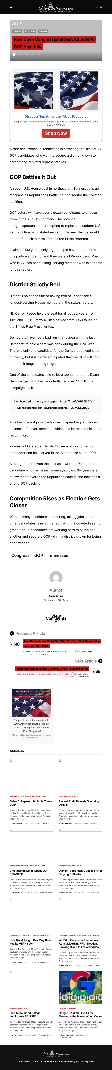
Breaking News (28, 651)
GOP (38, 555)
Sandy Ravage (56, 596)
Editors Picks (40, 651)
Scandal (20, 796)
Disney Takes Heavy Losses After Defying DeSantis (80, 872)
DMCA (36, 1061)
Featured (17, 31)
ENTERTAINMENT (64, 866)
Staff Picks (29, 796)
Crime (61, 796)
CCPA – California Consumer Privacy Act (60, 1061)
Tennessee (58, 555)
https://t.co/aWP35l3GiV (76, 401)
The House (43, 31)
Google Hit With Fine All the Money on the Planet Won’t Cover (80, 1014)
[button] (11, 6)
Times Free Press (60, 239)
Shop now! (34, 731)
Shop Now (56, 133)
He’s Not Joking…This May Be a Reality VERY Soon (30, 942)
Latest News (30, 31)
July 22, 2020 (80, 407)
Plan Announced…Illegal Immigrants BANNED (25, 1014)
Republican (55, 477)
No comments (42, 654)
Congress (20, 555)
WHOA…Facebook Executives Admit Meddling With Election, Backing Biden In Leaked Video (79, 944)
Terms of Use (24, 1061)
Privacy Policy (88, 1061)
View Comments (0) (56, 618)
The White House (41, 796)
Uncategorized (63, 674)
